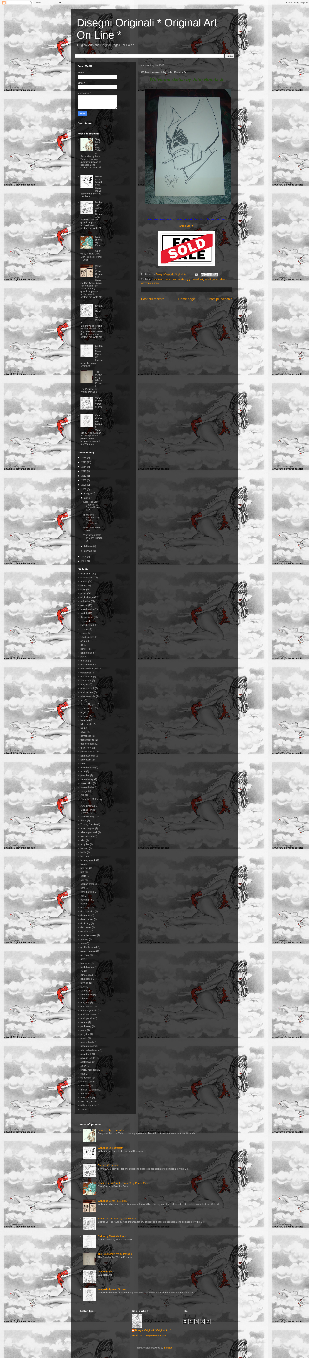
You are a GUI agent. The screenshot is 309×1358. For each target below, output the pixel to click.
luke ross (85, 998)
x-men (155, 283)
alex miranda (87, 836)
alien (82, 840)
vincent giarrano (88, 1101)
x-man (83, 1109)
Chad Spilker (87, 637)
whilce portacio (88, 1105)
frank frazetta (87, 739)
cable (83, 876)
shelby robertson (89, 1069)
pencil (215, 279)
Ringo (83, 820)
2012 (84, 476)
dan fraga (85, 907)
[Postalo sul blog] (206, 274)
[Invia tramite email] (202, 274)
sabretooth (85, 1054)
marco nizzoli (87, 688)
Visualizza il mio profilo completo (149, 1335)
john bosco (86, 978)
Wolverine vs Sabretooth (98, 180)
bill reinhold (86, 724)
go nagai (84, 955)
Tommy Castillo (88, 824)
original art (205, 279)
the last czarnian (89, 1089)
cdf (82, 895)
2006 (84, 484)
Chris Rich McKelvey (91, 799)
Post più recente (152, 299)
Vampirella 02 (98, 399)
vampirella (85, 621)
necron (83, 1022)
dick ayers (85, 927)
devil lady (85, 923)
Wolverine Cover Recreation (98, 271)
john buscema (87, 755)
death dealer (86, 919)
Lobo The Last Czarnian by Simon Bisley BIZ (91, 506)
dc (81, 645)
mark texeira (86, 692)
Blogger (168, 1347)
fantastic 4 (85, 680)
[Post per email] (196, 274)
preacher (84, 775)
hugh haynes (87, 967)
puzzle (83, 1038)
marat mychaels (88, 1010)
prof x (83, 1030)
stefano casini (87, 1081)
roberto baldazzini (89, 1050)
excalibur (85, 931)
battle (83, 852)
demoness (85, 736)
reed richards (87, 1042)
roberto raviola (87, 696)
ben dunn (85, 856)
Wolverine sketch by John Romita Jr (92, 538)
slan (82, 1073)
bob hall (84, 868)
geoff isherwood (88, 947)
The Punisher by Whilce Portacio (98, 378)
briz (82, 872)
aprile (87, 498)
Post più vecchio (220, 299)
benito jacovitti (87, 860)
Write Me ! (186, 226)
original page (87, 597)
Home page (186, 299)
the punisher (86, 617)
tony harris (85, 1097)
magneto (84, 1002)
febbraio (88, 546)
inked (168, 279)
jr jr (188, 279)
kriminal (84, 982)
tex (82, 700)
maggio (88, 493)
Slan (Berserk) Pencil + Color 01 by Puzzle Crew (123, 1183)
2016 (84, 457)
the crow (84, 1085)
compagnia (86, 899)
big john (84, 720)
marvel (195, 279)
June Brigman (87, 806)
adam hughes (87, 828)
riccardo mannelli (89, 1046)
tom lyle (84, 1093)
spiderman (85, 1077)
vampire (84, 629)
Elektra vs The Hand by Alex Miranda (117, 1218)
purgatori (84, 1034)
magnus (84, 684)
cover (83, 732)
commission (158, 279)
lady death (85, 759)
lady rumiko (86, 994)
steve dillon (86, 783)
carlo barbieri (87, 891)
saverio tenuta (87, 1058)
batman (84, 848)
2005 (84, 489)
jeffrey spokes (87, 751)
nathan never (87, 664)
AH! (82, 795)
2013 (84, 471)
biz (82, 728)
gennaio (88, 551)
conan (83, 903)
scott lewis (86, 1062)
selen (83, 1066)
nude (82, 771)
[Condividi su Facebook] (213, 274)
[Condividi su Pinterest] (216, 274)
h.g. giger (85, 963)
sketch (223, 279)
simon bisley (87, 779)
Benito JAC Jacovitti (98, 206)
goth (82, 959)
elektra (83, 605)
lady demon (86, 625)
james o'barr (86, 975)
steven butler (87, 787)
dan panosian (87, 911)
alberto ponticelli (88, 832)
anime (83, 641)
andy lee (84, 844)
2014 (84, 466)
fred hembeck (87, 743)
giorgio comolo (87, 951)
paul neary (85, 1026)
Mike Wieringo (87, 816)
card (82, 888)
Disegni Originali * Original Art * (153, 1330)
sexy (82, 589)
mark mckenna (88, 1014)
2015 (84, 462)
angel (83, 712)
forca (83, 943)
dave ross (85, 915)
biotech (84, 864)
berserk (84, 716)
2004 (84, 556)
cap (82, 880)
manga (83, 660)
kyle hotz (85, 990)
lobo (82, 763)
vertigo (83, 791)
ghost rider (85, 747)
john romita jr (179, 279)
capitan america (88, 884)
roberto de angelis (89, 668)
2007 (84, 480)
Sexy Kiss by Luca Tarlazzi (98, 146)
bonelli (83, 648)
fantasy (84, 939)
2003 (84, 561)
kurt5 (83, 986)
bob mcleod (86, 676)
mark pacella (87, 1018)
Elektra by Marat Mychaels (98, 351)
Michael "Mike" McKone (88, 811)
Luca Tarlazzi (87, 708)
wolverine (146, 283)
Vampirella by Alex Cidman (98, 421)
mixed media (87, 609)
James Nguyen (88, 704)
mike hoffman (87, 767)
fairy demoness (88, 935)
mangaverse (86, 1006)
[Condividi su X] (209, 274)
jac (82, 971)
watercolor (85, 672)
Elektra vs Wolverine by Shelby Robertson (91, 518)
